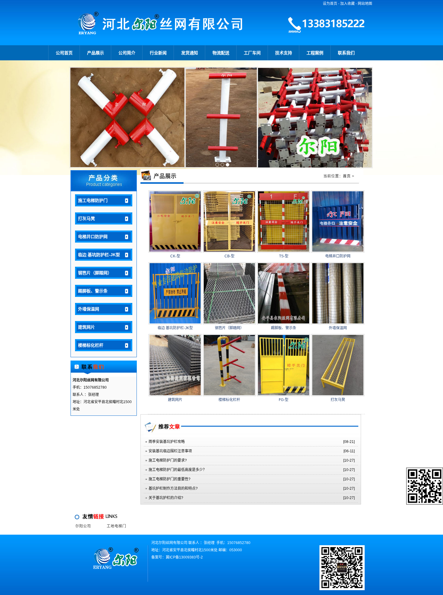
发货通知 (189, 52)
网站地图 (365, 4)
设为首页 (330, 4)
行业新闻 (158, 52)
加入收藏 (347, 4)
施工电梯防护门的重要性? (169, 479)
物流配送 (220, 52)
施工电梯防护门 (93, 200)
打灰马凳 (86, 218)
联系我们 (346, 52)
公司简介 (126, 52)
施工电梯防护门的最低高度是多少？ (177, 470)
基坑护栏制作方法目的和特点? (173, 488)
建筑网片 (86, 327)
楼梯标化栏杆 (90, 345)
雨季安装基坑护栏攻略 (167, 442)
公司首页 (64, 52)
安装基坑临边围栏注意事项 (170, 451)
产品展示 (95, 52)
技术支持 (283, 52)
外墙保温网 (88, 309)
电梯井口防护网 (93, 236)
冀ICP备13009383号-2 (184, 557)
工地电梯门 (116, 526)
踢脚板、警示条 (93, 290)
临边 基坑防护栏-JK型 (99, 254)
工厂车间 (252, 52)
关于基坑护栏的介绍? (166, 498)
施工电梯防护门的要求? (168, 460)
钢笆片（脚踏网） (95, 272)
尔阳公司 (83, 526)
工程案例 (314, 52)
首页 (347, 176)
